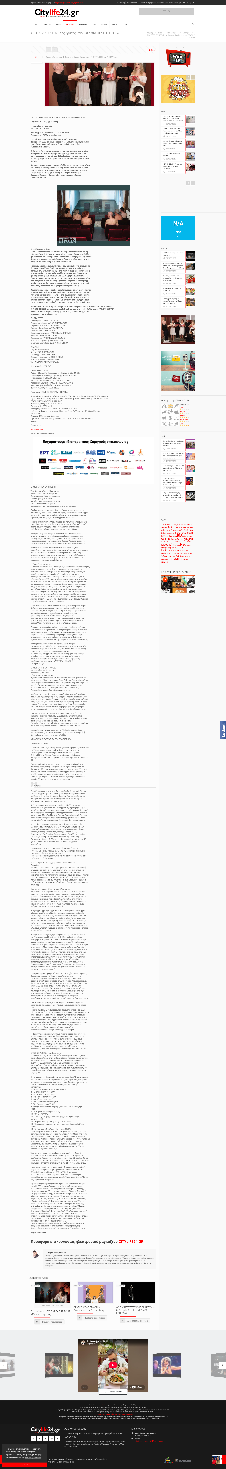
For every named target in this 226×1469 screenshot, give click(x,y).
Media (189, 524)
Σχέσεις (180, 553)
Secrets (164, 527)
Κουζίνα (163, 542)
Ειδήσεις (165, 536)
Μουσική (166, 544)
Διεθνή (188, 532)
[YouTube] (187, 3)
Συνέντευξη (165, 553)
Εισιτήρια (173, 536)
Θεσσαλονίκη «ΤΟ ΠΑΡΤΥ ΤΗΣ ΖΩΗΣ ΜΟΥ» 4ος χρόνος (50, 1313)
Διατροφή (179, 533)
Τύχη (181, 423)
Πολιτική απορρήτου (98, 1459)
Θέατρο (186, 33)
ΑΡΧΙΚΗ (37, 785)
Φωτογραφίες (186, 556)
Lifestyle (175, 524)
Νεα (183, 544)
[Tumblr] (193, 3)
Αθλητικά (189, 527)
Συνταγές (174, 553)
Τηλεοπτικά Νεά (168, 556)
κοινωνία (176, 559)
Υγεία (181, 407)
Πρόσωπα (182, 550)
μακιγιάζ (186, 559)
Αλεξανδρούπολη (182, 530)
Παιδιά (188, 545)
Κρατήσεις (170, 542)
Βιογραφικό (170, 533)
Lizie (185, 525)
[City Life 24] (57, 13)
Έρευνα (182, 528)
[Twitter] (184, 3)
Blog (160, 33)
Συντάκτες (120, 3)
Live (181, 524)
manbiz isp (69, 1462)
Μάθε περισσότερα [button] (33, 1458)
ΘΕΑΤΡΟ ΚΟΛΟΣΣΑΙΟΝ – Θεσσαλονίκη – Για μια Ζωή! (88, 1309)
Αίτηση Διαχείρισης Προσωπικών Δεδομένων (158, 3)
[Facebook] (181, 3)
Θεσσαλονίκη (177, 539)
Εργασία (182, 415)
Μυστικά (176, 545)
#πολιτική (166, 524)
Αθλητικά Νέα (168, 530)
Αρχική (150, 33)
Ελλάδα (182, 536)
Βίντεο (192, 530)
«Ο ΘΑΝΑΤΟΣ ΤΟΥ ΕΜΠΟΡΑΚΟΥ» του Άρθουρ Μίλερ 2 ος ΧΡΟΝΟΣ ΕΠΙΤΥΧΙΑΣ (136, 1310)
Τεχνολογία (187, 553)
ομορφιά (164, 562)
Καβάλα (188, 538)
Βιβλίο (163, 533)
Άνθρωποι (173, 527)
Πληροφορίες (167, 547)
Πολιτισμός (172, 33)
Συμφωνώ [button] (24, 1465)
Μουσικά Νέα (183, 541)
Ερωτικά (182, 411)
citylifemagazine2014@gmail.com (69, 3)
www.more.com (37, 429)
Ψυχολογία (164, 559)
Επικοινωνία (132, 3)
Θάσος (191, 536)
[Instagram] (190, 3)
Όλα (153, 50)
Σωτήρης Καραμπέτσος (75, 57)
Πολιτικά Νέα (179, 548)
